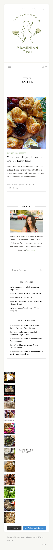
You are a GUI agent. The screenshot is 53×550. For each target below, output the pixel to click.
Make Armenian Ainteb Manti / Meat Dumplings (26, 352)
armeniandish (27, 184)
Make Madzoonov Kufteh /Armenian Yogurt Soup (24, 326)
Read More (30, 250)
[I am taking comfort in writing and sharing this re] (9, 403)
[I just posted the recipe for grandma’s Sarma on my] (9, 441)
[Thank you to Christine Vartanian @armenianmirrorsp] (9, 415)
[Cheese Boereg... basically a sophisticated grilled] (9, 428)
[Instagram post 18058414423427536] (9, 377)
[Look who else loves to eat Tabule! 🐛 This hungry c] (9, 492)
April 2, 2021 (12, 184)
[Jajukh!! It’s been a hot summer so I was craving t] (9, 454)
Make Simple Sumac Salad (21, 297)
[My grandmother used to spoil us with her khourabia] (9, 517)
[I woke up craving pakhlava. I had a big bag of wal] (9, 466)
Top (43, 544)
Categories (12, 153)
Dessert (22, 153)
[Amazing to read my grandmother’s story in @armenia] (9, 390)
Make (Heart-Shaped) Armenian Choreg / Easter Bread (24, 159)
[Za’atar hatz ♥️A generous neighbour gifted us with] (9, 505)
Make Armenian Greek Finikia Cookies (25, 293)
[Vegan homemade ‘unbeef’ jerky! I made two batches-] (9, 479)
